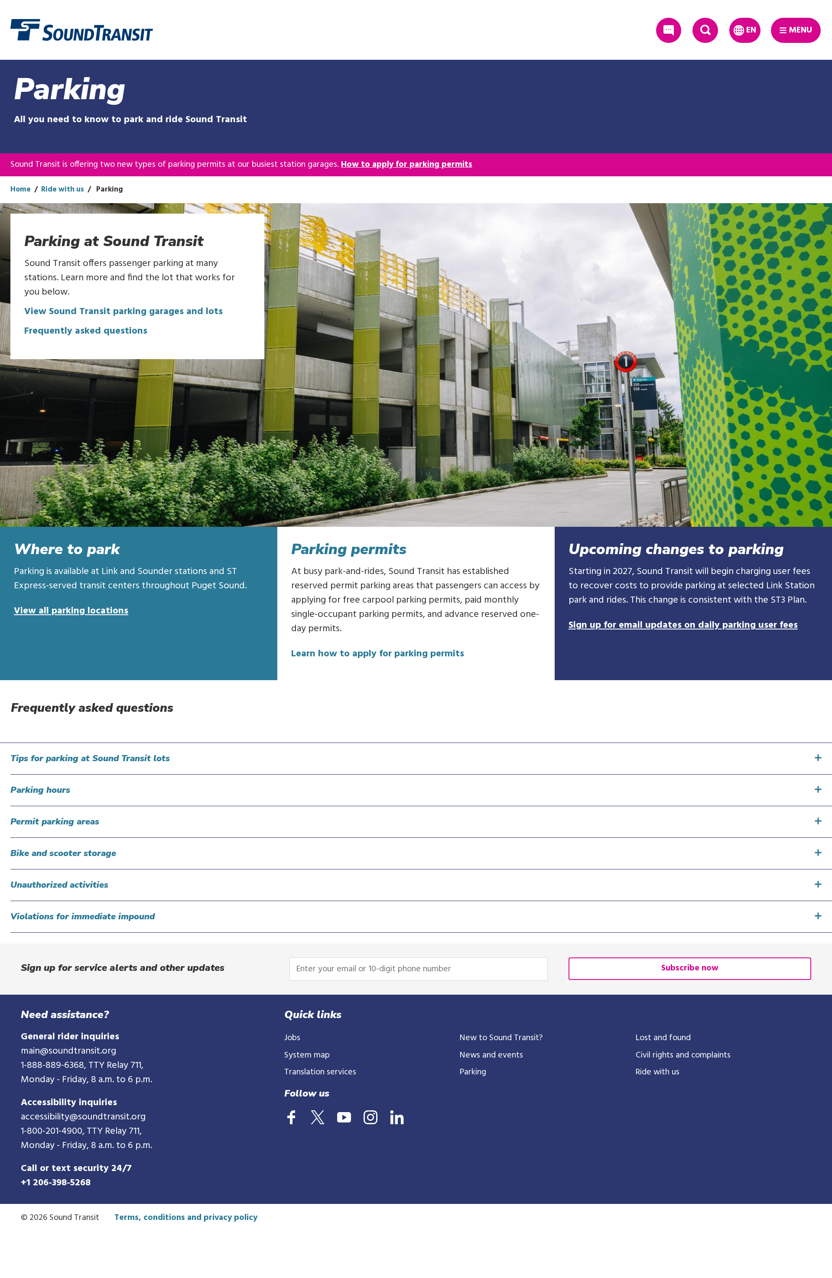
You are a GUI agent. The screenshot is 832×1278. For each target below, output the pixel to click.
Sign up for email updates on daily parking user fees (683, 625)
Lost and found (663, 1038)
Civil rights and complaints (683, 1055)
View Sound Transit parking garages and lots (123, 311)
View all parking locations (71, 611)
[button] (421, 758)
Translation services (320, 1072)
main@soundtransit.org (68, 1051)
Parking (473, 1072)
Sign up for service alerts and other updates (122, 967)
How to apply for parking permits (406, 165)
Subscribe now (689, 968)
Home (20, 189)
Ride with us (62, 189)
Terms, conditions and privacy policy (185, 1218)
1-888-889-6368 (52, 1065)
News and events (491, 1055)
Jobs (292, 1038)
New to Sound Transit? (501, 1038)
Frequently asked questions (85, 331)
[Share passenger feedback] (669, 30)
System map (307, 1055)
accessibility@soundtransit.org (83, 1117)
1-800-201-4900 (51, 1131)
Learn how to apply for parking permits (377, 654)
